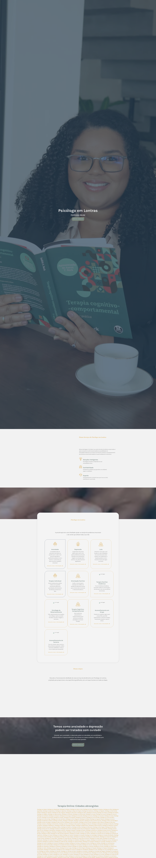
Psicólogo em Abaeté (42, 809)
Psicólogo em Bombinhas (49, 830)
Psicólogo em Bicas (76, 827)
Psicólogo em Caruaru (87, 845)
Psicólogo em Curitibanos (97, 856)
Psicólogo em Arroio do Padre (107, 817)
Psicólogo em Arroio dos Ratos (58, 819)
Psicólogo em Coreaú (58, 853)
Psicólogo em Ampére (113, 813)
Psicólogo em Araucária (98, 816)
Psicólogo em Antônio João (79, 814)
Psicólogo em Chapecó (102, 848)
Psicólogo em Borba (81, 830)
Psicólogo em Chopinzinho (50, 850)
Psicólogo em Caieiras (68, 835)
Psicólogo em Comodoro (82, 851)
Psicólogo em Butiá (46, 833)
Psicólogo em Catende (66, 846)
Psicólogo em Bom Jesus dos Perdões (99, 829)
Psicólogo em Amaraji (92, 813)
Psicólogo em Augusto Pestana (97, 819)
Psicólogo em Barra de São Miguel (110, 821)
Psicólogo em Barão (58, 821)
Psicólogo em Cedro (41, 848)
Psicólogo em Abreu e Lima (76, 809)
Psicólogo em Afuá (108, 809)
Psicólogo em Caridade (63, 843)
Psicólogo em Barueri (86, 824)
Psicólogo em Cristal (78, 854)
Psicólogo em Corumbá (108, 853)
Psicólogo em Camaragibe (91, 835)
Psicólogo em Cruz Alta (99, 854)
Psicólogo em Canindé (96, 840)
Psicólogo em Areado (58, 817)
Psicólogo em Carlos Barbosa (107, 843)
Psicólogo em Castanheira (43, 846)
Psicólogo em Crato (58, 854)
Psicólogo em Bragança (46, 832)
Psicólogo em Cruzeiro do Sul (111, 854)
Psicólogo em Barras (42, 824)
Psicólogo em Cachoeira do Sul (98, 833)
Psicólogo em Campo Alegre (66, 837)
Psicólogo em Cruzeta (42, 856)
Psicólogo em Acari (87, 809)
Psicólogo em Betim (56, 827)
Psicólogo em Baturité (108, 824)
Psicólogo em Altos (81, 813)
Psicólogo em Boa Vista (110, 827)
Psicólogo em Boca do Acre (43, 829)
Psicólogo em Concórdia (47, 853)
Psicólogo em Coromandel (70, 853)
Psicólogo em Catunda (88, 846)
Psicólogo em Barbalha (68, 821)
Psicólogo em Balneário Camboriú (45, 821)
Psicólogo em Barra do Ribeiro (72, 822)
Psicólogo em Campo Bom (80, 837)
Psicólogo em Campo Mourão (65, 838)
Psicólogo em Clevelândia (82, 850)
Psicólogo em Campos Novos (49, 840)
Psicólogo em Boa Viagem (99, 827)
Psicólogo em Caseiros (109, 845)
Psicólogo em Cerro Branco (53, 848)
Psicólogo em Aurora (110, 819)
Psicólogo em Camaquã (79, 835)
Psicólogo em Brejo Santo (91, 832)
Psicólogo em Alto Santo (71, 813)
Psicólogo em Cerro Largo (66, 848)
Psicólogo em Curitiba (86, 856)
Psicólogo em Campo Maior (51, 838)
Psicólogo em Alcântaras (88, 811)
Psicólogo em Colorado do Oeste (68, 851)
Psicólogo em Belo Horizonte (95, 825)
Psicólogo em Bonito (60, 830)
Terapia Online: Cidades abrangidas (78, 806)
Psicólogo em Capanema (48, 841)
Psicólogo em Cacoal (47, 835)
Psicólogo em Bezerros (66, 827)
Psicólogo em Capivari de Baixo (75, 841)
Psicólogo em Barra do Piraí (58, 822)
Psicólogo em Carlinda (95, 843)
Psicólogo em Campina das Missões (106, 835)
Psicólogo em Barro (63, 824)
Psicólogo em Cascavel (98, 845)
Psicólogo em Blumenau (87, 827)
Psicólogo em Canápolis (62, 840)
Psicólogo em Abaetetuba (53, 809)
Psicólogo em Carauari (111, 841)
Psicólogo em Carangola (88, 841)
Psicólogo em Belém (71, 825)
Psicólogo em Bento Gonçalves (44, 827)
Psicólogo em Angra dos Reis (54, 814)
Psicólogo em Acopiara (98, 809)
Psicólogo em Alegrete (99, 811)
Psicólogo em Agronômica (49, 811)
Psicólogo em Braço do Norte (104, 830)
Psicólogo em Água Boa (61, 811)
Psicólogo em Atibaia (85, 819)
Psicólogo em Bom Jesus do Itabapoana (81, 829)
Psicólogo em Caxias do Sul (110, 846)
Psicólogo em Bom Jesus (66, 829)
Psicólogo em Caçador (75, 833)
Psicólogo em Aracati (101, 814)
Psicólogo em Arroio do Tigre (44, 819)
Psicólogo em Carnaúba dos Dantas (62, 845)
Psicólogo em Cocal (102, 850)
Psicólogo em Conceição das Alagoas (96, 851)
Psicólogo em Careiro (42, 843)
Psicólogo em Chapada (91, 848)
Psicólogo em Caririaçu (75, 843)
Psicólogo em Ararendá (77, 816)
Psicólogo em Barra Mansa (98, 822)
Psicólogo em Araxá (109, 816)
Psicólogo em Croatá (88, 854)
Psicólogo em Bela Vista (60, 825)
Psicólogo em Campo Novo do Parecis (80, 838)
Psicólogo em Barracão (109, 822)
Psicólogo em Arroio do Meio (93, 817)
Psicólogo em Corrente (97, 853)
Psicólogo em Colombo (55, 851)
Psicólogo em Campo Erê (105, 837)
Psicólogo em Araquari (54, 816)
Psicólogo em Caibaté (58, 835)
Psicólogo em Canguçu (85, 840)
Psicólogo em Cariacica (52, 843)
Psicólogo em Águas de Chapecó (74, 811)
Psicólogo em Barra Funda (85, 822)
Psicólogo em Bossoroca (91, 830)
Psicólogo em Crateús (48, 854)
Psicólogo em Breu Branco (103, 832)
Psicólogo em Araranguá (65, 816)
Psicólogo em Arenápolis (69, 817)
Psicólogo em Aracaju (91, 814)
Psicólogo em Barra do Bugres (44, 822)
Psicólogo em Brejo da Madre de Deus (76, 832)
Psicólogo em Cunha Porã (74, 856)
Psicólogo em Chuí (61, 850)
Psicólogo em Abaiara (65, 809)
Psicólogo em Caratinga (100, 841)
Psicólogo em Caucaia (99, 846)
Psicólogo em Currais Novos (110, 856)
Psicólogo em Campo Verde (96, 838)
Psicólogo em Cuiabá (63, 856)
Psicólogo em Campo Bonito (93, 837)
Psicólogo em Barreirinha (53, 824)
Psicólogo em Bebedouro (48, 825)
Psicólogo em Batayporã (97, 824)
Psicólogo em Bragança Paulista (59, 832)
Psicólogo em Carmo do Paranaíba (45, 845)
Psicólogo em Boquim (71, 830)
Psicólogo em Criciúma (68, 854)
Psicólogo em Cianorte (71, 850)
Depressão (78, 549)
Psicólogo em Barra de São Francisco (93, 821)
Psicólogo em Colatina (44, 851)
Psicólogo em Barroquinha (75, 824)
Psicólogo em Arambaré (42, 816)
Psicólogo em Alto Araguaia (58, 813)
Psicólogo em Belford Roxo (82, 825)
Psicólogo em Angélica (42, 814)
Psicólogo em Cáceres (85, 833)
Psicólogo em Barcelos (79, 821)
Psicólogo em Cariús (85, 843)
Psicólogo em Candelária (73, 840)
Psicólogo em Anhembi (67, 814)
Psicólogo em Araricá (88, 816)
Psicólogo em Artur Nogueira (72, 819)
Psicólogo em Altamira (46, 813)
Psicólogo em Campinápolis (53, 837)
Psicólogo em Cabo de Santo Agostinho (60, 833)
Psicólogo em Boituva (55, 829)
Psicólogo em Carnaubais (76, 845)
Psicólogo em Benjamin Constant (110, 825)
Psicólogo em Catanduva (55, 846)
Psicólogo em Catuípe (77, 846)
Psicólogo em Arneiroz (81, 817)
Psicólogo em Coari (93, 850)
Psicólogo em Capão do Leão (61, 841)
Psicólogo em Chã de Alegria (78, 848)
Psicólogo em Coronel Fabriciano (84, 853)
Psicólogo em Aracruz (111, 814)
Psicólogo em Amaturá (102, 813)
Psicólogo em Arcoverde (47, 817)
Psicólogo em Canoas (106, 840)
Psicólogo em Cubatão (53, 856)
